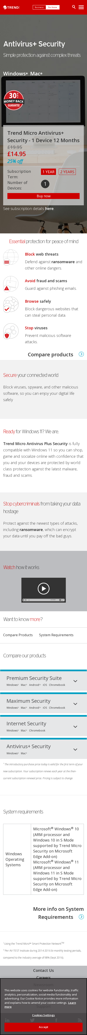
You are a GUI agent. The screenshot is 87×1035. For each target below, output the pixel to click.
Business (39, 7)
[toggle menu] (81, 7)
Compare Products (18, 632)
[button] (43, 589)
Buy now (43, 196)
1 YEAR (48, 171)
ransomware (63, 261)
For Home (52, 7)
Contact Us (43, 970)
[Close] (82, 984)
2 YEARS (67, 171)
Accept (43, 1027)
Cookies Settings (43, 1015)
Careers (43, 977)
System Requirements (56, 635)
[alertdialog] (43, 1006)
